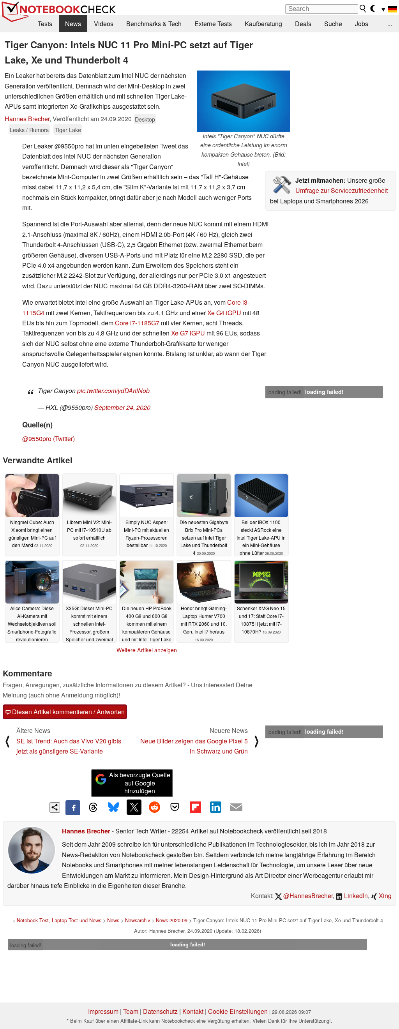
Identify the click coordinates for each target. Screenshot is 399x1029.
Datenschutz (160, 1011)
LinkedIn (355, 895)
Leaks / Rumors (29, 129)
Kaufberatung (263, 23)
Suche (333, 23)
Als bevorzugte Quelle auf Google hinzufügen (139, 783)
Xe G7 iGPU (188, 332)
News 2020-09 (171, 920)
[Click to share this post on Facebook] (72, 807)
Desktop (145, 119)
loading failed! (284, 392)
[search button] (363, 8)
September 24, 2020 (122, 407)
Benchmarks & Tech (154, 23)
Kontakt (192, 1011)
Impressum (103, 1011)
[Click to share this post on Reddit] (154, 807)
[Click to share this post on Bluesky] (113, 807)
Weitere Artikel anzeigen (147, 650)
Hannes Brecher (27, 118)
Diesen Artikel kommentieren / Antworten (68, 711)
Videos (103, 23)
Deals (303, 23)
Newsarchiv (137, 920)
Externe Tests (213, 23)
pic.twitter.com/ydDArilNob (113, 390)
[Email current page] (236, 807)
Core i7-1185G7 (137, 322)
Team (130, 1011)
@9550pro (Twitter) (48, 438)
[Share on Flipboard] (195, 807)
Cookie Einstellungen (238, 1011)
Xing (384, 895)
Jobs (361, 23)
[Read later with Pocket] (175, 807)
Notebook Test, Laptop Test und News (59, 920)
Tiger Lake (68, 129)
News (73, 23)
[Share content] (54, 807)
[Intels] (243, 101)
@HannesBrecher (307, 895)
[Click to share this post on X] (134, 807)
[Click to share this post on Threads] (93, 807)
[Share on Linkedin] (215, 807)
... (389, 23)
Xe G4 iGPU (224, 312)
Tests (45, 23)
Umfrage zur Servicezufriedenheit (341, 190)
